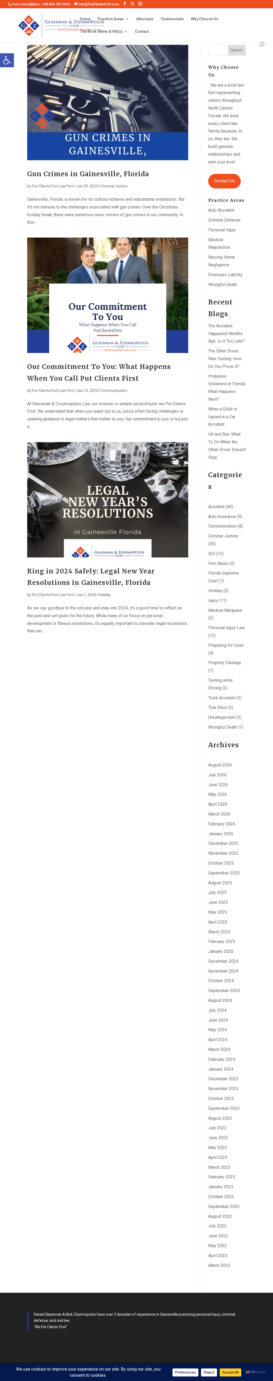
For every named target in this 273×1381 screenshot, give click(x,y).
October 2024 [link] (221, 980)
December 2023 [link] (223, 1078)
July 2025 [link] (217, 892)
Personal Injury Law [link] (226, 627)
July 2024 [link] (217, 1010)
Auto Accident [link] (221, 210)
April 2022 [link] (217, 1255)
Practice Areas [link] (111, 19)
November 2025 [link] (223, 853)
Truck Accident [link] (221, 697)
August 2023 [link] (220, 1118)
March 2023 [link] (219, 1167)
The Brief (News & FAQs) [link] (101, 32)
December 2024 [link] (223, 961)
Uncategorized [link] (221, 717)
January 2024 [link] (220, 1069)
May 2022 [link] (217, 1245)
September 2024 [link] (224, 990)
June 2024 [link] (218, 1020)
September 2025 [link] (224, 873)
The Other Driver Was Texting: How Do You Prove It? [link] (225, 358)
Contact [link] (142, 32)
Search (237, 50)
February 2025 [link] (221, 941)
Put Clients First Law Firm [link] (53, 186)
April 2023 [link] (217, 1157)
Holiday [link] (104, 595)
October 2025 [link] (221, 863)
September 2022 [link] (224, 1206)
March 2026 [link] (219, 814)
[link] (7, 60)
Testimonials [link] (172, 19)
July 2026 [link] (217, 774)
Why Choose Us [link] (204, 19)
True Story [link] (217, 707)
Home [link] (85, 19)
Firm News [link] (218, 563)
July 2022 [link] (217, 1226)
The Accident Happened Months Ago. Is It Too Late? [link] (226, 333)
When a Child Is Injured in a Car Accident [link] (222, 417)
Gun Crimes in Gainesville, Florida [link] (88, 174)
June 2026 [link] (218, 784)
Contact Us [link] (224, 180)
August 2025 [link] (220, 882)
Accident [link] (216, 506)
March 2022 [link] (219, 1265)
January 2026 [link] (220, 833)
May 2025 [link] (217, 912)
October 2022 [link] (221, 1196)
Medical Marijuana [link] (225, 610)
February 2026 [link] (221, 823)
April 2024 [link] (217, 1039)
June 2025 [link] (218, 902)
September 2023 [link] (224, 1108)
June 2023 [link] (218, 1137)
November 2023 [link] (223, 1088)
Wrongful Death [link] (222, 284)
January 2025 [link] (220, 951)
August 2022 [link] (220, 1216)
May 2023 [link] (217, 1147)
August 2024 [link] (220, 1000)
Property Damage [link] (224, 662)
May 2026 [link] (217, 794)
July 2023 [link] (217, 1127)
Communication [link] (114, 390)
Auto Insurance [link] (222, 516)
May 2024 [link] (217, 1029)
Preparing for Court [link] (226, 645)
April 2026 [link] (217, 804)
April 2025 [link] (217, 922)
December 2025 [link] (223, 843)
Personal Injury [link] (222, 229)
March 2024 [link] (219, 1049)
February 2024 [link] (221, 1059)
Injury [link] (213, 600)
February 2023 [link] (221, 1176)
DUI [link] (211, 553)
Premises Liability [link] (225, 274)
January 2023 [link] (220, 1186)
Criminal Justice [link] (114, 186)
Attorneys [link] (145, 19)
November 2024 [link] (223, 971)
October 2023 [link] (221, 1098)
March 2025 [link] (219, 931)
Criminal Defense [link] (224, 220)
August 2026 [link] (220, 765)
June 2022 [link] (218, 1235)
